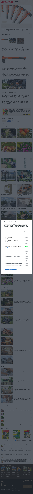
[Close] (30, 222)
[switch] (26, 237)
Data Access (16, 272)
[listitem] (16, 235)
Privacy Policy (21, 272)
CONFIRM (10, 269)
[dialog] (16, 247)
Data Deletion (12, 272)
